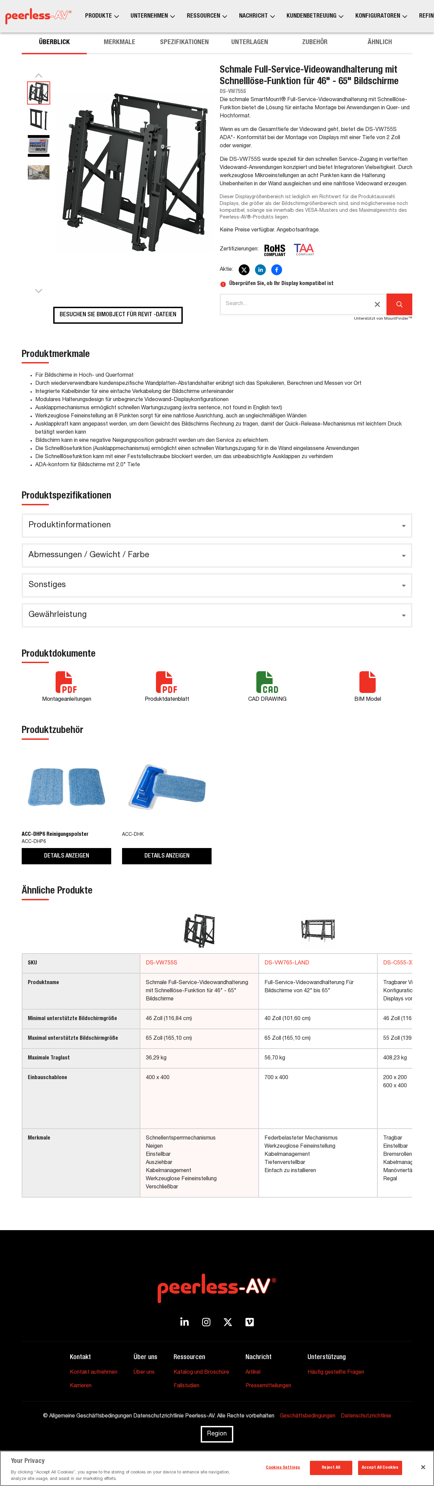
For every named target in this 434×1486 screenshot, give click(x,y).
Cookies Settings (283, 1468)
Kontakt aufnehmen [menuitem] (93, 1372)
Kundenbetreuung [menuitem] (311, 16)
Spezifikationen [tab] (184, 42)
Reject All (331, 1468)
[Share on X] (244, 269)
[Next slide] (38, 290)
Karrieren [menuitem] (81, 1386)
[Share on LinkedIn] (260, 269)
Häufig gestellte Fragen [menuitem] (336, 1372)
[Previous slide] (38, 76)
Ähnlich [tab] (380, 42)
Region (217, 1434)
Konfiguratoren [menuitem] (377, 16)
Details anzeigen (66, 856)
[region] (217, 1468)
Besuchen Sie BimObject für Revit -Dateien (118, 315)
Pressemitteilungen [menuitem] (268, 1386)
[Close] (423, 1467)
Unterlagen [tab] (249, 42)
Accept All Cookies (380, 1468)
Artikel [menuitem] (252, 1372)
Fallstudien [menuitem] (186, 1386)
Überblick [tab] (54, 42)
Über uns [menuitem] (144, 1372)
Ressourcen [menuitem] (203, 16)
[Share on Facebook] (276, 269)
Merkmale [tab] (119, 42)
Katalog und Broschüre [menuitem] (201, 1372)
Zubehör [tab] (315, 42)
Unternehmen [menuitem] (149, 16)
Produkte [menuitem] (98, 16)
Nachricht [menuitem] (253, 16)
